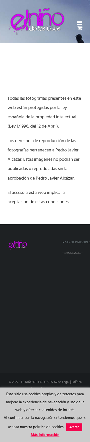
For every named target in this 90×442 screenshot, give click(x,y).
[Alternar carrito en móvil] (80, 28)
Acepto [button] (74, 427)
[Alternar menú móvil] (79, 22)
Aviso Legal (61, 382)
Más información (45, 435)
